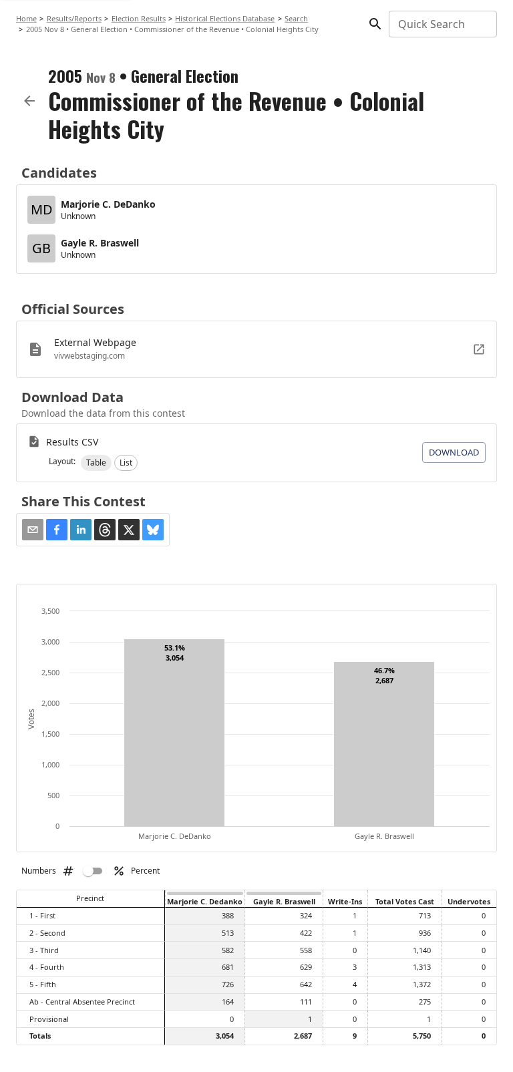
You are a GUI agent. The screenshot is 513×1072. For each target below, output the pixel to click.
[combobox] (442, 24)
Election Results (139, 18)
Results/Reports (74, 18)
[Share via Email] (32, 529)
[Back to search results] (29, 100)
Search (296, 18)
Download (454, 452)
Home (26, 18)
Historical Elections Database (225, 18)
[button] (96, 463)
